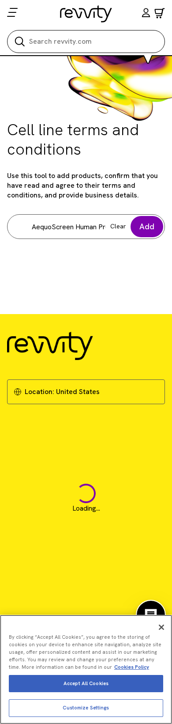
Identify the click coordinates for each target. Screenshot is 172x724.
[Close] (161, 627)
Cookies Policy (131, 667)
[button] (146, 14)
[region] (86, 669)
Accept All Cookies (86, 683)
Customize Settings (86, 708)
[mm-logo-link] (86, 13)
